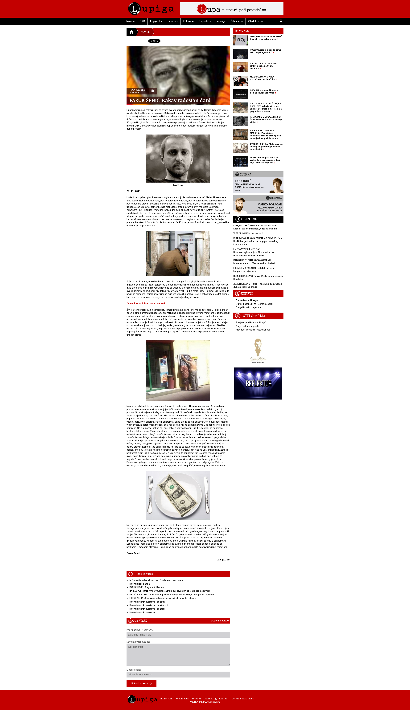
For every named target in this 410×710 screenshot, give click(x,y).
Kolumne (188, 21)
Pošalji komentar (140, 683)
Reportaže (205, 21)
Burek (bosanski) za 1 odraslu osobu (254, 304)
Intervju (221, 21)
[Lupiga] (151, 8)
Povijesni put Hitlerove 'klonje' (251, 322)
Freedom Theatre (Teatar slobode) (253, 329)
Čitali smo (237, 21)
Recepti (244, 294)
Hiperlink (173, 21)
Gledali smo (255, 21)
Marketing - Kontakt (216, 698)
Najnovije (242, 30)
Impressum (166, 698)
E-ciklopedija (250, 316)
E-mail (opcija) (134, 670)
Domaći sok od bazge (247, 300)
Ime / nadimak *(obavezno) (140, 630)
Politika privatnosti (243, 698)
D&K (142, 21)
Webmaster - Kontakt (188, 698)
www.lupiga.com (212, 702)
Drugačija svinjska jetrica (248, 307)
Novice (130, 21)
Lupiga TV (156, 21)
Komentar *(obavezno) (138, 642)
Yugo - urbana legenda (247, 326)
